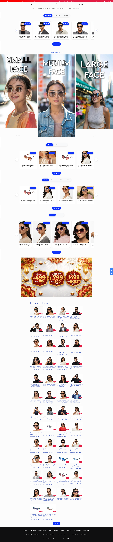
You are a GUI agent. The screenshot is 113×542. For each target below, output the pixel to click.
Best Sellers (57, 15)
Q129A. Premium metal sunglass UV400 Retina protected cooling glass (36, 449)
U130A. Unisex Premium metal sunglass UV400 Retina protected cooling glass (76, 417)
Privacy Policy (75, 534)
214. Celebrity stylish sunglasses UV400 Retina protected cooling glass (66, 167)
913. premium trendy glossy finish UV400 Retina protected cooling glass (49, 515)
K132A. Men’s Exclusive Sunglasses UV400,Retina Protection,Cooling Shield (76, 449)
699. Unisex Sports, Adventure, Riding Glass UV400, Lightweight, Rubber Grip (37, 246)
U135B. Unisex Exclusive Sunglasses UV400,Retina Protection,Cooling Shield (75, 401)
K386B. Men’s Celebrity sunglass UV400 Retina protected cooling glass (56, 38)
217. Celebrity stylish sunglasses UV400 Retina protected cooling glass (66, 202)
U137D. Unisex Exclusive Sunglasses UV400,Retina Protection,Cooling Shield (35, 417)
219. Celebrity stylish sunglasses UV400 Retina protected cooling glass (47, 167)
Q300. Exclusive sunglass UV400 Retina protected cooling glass (63, 499)
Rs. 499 (60, 179)
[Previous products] (16, 30)
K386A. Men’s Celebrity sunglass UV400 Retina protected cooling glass (75, 38)
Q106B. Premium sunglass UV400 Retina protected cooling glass (49, 349)
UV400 (52, 214)
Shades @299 (69, 530)
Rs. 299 (45, 179)
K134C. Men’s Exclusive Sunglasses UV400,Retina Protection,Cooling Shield (75, 317)
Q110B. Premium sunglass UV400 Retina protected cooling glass (36, 367)
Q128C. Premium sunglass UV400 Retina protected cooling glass (63, 317)
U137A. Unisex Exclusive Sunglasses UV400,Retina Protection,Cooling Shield (48, 417)
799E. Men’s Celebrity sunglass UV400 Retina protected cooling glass (63, 349)
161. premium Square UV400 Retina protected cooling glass (62, 465)
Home (25, 530)
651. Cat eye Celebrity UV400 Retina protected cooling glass (56, 245)
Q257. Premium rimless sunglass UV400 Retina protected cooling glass (76, 433)
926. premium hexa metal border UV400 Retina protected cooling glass (63, 481)
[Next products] (96, 30)
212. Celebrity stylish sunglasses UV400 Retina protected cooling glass (85, 202)
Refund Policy (84, 534)
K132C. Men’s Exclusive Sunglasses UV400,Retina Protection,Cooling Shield (48, 401)
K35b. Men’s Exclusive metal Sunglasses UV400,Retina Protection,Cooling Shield (48, 499)
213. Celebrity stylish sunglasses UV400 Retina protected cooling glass (28, 167)
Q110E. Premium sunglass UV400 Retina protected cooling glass (49, 385)
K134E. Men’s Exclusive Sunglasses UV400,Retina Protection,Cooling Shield (76, 385)
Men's (57, 144)
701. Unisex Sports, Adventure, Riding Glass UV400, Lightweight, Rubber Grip (94, 246)
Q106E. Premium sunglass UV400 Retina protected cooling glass (63, 401)
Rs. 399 (52, 179)
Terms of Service (57, 538)
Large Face (52, 534)
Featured (66, 15)
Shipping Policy (47, 538)
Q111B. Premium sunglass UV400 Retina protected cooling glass (63, 433)
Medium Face (45, 534)
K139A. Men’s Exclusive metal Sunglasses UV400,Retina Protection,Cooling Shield (75, 465)
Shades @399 (77, 530)
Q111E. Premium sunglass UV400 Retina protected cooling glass (76, 499)
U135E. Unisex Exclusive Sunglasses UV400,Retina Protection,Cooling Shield (75, 349)
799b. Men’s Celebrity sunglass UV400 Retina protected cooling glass (36, 481)
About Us (60, 534)
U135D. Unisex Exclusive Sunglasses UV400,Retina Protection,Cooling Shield (62, 385)
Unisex (64, 144)
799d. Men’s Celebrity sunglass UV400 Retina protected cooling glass (63, 449)
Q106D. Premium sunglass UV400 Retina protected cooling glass (36, 433)
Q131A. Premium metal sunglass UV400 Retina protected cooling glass (49, 481)
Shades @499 (86, 530)
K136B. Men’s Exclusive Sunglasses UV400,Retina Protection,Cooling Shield (62, 334)
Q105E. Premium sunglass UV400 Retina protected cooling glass (49, 317)
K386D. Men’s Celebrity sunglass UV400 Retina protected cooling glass (37, 38)
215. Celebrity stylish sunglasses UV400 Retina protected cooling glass (85, 167)
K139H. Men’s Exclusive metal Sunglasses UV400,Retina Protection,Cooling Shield (62, 417)
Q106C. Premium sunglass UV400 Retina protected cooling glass (49, 465)
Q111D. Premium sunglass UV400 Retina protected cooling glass (49, 367)
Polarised (60, 214)
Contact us (66, 534)
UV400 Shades (32, 530)
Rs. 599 (67, 179)
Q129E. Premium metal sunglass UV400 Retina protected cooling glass (49, 449)
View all (56, 523)
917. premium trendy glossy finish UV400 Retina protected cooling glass (36, 515)
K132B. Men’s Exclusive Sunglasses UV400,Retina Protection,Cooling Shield (76, 367)
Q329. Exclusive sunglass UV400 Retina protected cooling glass (36, 317)
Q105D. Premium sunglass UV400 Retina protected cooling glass (36, 349)
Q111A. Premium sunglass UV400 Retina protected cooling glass (76, 481)
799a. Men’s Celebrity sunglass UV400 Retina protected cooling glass (36, 334)
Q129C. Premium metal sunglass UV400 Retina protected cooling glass (36, 499)
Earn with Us (66, 538)
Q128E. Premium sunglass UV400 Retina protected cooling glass (49, 333)
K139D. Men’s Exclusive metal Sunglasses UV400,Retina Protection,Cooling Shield (48, 433)
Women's (50, 144)
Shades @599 (29, 534)
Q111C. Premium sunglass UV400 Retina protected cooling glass (36, 465)
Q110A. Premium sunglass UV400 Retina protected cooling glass (36, 401)
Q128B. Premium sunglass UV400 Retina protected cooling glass (63, 367)
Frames (50, 530)
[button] (31, 4)
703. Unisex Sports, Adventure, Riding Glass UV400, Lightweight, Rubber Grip (75, 246)
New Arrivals (48, 15)
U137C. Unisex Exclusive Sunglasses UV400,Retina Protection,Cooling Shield (35, 385)
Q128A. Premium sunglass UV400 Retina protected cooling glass (76, 333)
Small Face (36, 534)
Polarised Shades (42, 530)
